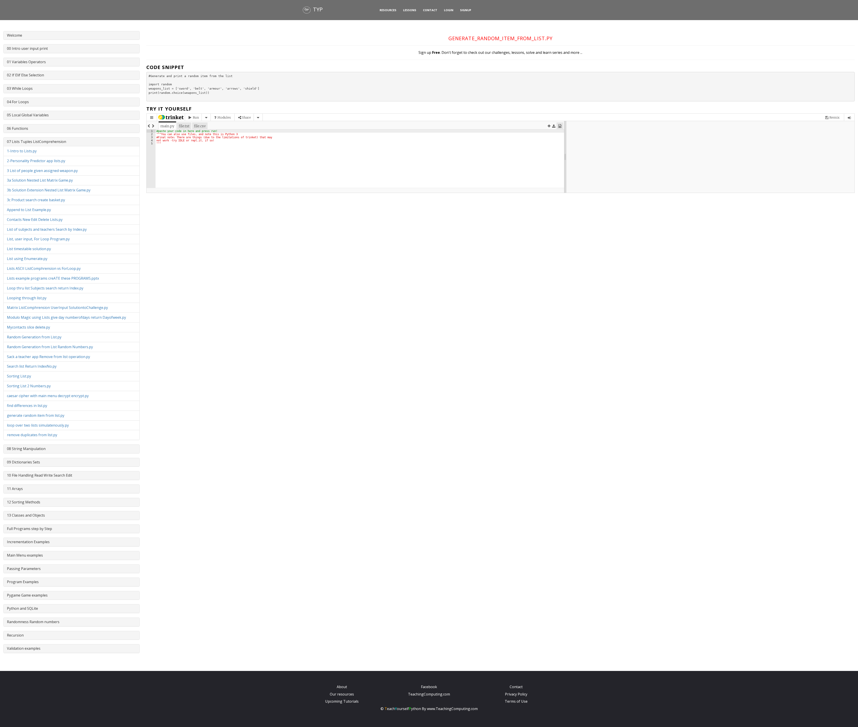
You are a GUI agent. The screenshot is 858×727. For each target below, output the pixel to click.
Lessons (409, 10)
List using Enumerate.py (27, 258)
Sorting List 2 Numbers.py (29, 385)
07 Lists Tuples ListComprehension (36, 141)
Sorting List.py (19, 376)
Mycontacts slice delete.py (28, 327)
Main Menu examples (25, 555)
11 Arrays (15, 488)
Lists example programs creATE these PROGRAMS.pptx (53, 278)
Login (448, 10)
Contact (430, 10)
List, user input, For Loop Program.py (38, 239)
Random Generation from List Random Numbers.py (50, 346)
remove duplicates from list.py (32, 434)
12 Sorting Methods (23, 502)
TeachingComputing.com (429, 694)
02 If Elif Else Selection (25, 75)
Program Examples (23, 581)
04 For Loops (18, 101)
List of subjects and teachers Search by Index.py (47, 229)
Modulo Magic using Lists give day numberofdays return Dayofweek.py (66, 317)
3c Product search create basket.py (36, 199)
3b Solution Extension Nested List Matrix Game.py (48, 190)
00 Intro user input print (27, 48)
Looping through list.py (26, 297)
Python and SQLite (22, 608)
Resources (388, 10)
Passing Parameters (24, 568)
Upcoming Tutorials (342, 701)
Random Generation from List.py (34, 337)
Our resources (342, 694)
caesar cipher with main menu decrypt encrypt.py (48, 395)
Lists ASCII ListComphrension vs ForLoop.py (44, 268)
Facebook (429, 686)
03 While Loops (20, 88)
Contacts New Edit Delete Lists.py (35, 219)
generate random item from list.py (35, 415)
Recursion (15, 635)
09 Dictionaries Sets (23, 462)
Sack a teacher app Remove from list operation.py (48, 356)
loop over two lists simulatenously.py (38, 425)
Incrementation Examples (28, 541)
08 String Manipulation (26, 448)
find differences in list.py (27, 405)
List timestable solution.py (29, 248)
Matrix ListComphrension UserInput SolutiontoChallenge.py (57, 307)
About (342, 686)
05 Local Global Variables (28, 115)
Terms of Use (516, 701)
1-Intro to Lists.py (22, 151)
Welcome (14, 35)
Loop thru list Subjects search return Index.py (45, 288)
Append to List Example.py (29, 209)
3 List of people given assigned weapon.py (42, 170)
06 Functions (17, 128)
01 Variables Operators (26, 61)
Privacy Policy (516, 694)
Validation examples (23, 648)
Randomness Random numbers (33, 621)
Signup (465, 10)
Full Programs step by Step (29, 528)
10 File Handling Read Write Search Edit (39, 475)
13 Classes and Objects (26, 515)
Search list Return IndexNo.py (32, 366)
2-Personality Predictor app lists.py (36, 160)
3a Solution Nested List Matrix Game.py (40, 180)
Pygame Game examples (27, 595)
